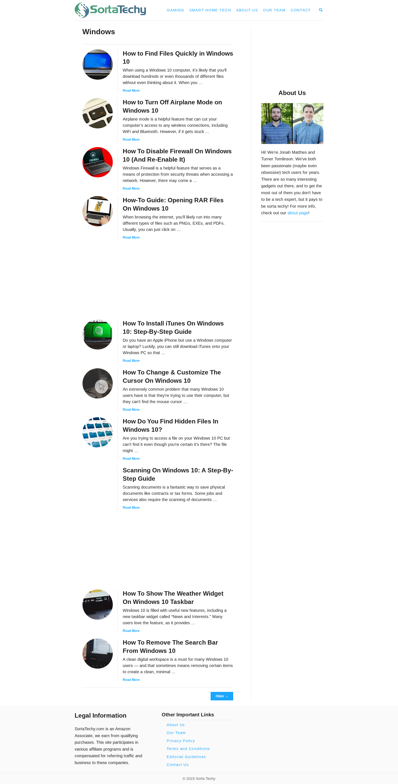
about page (298, 213)
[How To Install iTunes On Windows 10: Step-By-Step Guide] (98, 334)
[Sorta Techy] (113, 10)
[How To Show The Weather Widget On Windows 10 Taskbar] (98, 604)
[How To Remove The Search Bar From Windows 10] (98, 653)
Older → (222, 696)
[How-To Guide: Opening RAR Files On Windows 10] (98, 211)
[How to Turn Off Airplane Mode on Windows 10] (98, 113)
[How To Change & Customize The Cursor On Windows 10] (98, 383)
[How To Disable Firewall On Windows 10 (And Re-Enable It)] (98, 162)
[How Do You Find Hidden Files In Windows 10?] (98, 432)
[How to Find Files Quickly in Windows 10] (98, 64)
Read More (131, 90)
